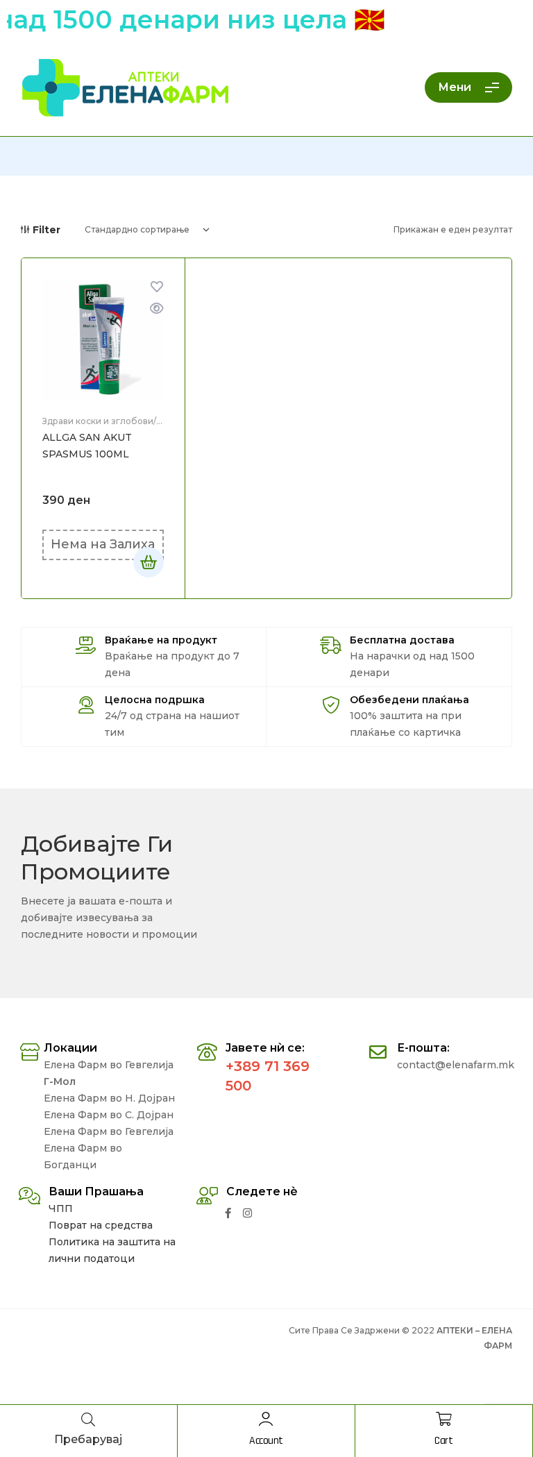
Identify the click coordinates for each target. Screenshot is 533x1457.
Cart (443, 1440)
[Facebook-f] (228, 1213)
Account (266, 1440)
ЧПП (61, 1208)
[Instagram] (247, 1213)
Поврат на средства (101, 1225)
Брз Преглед (157, 308)
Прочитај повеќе (148, 562)
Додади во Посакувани (157, 286)
